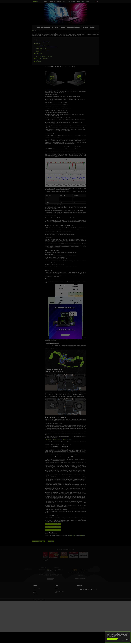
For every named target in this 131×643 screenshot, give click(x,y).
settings (127, 639)
